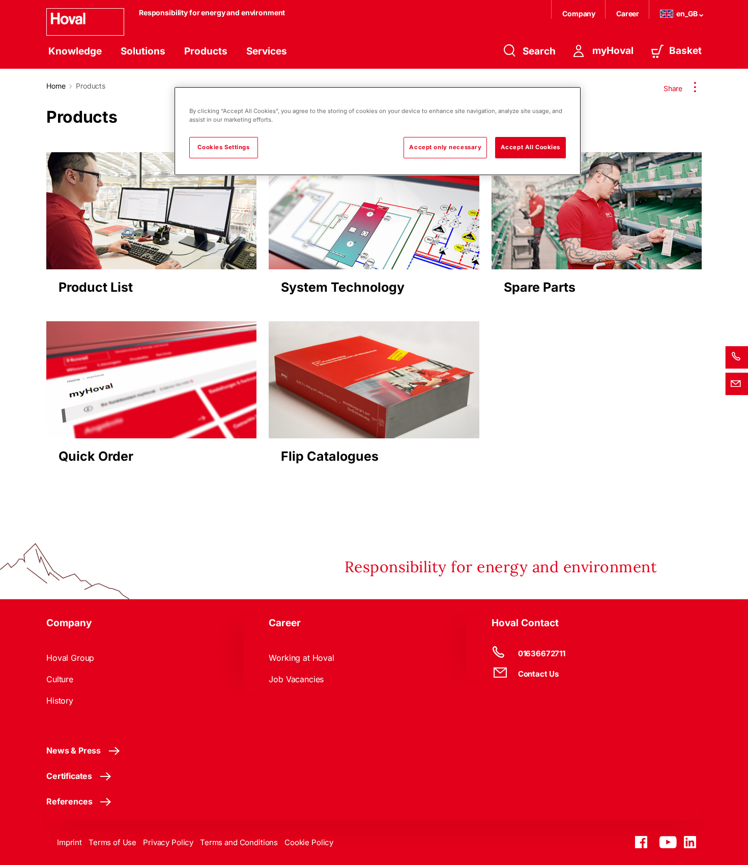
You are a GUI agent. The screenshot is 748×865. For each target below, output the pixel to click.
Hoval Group (70, 658)
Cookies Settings (223, 147)
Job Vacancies (296, 679)
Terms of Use (112, 842)
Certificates (69, 776)
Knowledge (75, 51)
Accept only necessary (445, 147)
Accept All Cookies (530, 147)
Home (55, 85)
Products (205, 51)
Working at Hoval (301, 658)
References (69, 801)
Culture (59, 679)
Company (579, 13)
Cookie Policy (308, 842)
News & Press (73, 750)
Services (266, 51)
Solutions (143, 51)
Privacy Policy (168, 842)
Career (628, 13)
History (59, 700)
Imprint (69, 842)
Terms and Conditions (239, 842)
